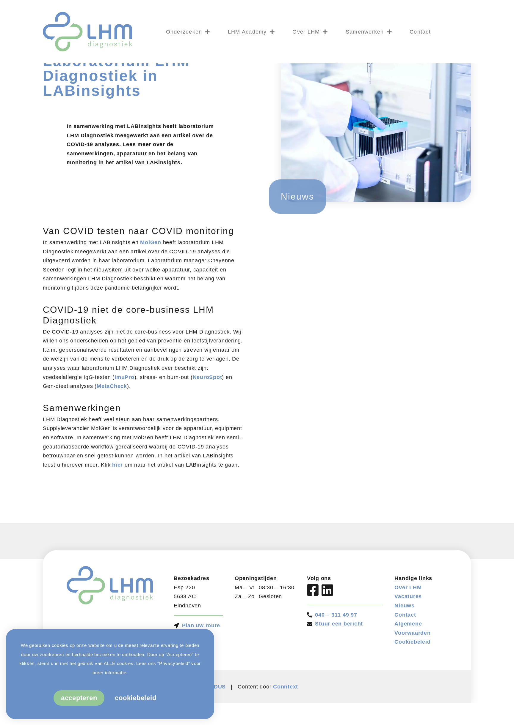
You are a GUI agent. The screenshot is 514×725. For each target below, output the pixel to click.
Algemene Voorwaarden (412, 628)
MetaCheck (112, 386)
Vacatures (408, 596)
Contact (420, 32)
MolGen (150, 242)
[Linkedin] (327, 590)
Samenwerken (365, 32)
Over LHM (306, 32)
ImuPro (124, 377)
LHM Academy (247, 32)
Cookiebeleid (412, 642)
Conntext (285, 687)
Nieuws (404, 606)
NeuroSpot (207, 377)
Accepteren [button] (79, 698)
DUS (220, 687)
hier (117, 465)
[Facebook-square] (313, 590)
